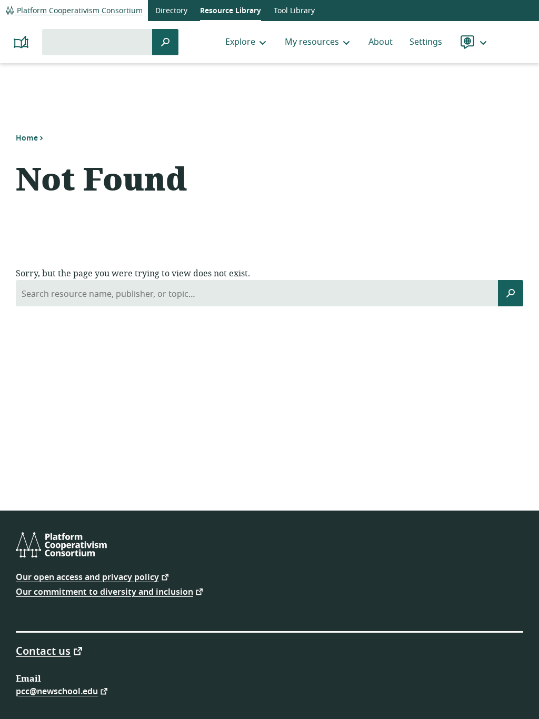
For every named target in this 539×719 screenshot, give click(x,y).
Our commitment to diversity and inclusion (104, 591)
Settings (426, 42)
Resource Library (230, 10)
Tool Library (294, 10)
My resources (312, 42)
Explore (240, 42)
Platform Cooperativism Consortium (79, 10)
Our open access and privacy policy (87, 577)
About (380, 42)
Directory (171, 10)
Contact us (43, 650)
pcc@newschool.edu (57, 691)
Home (27, 138)
